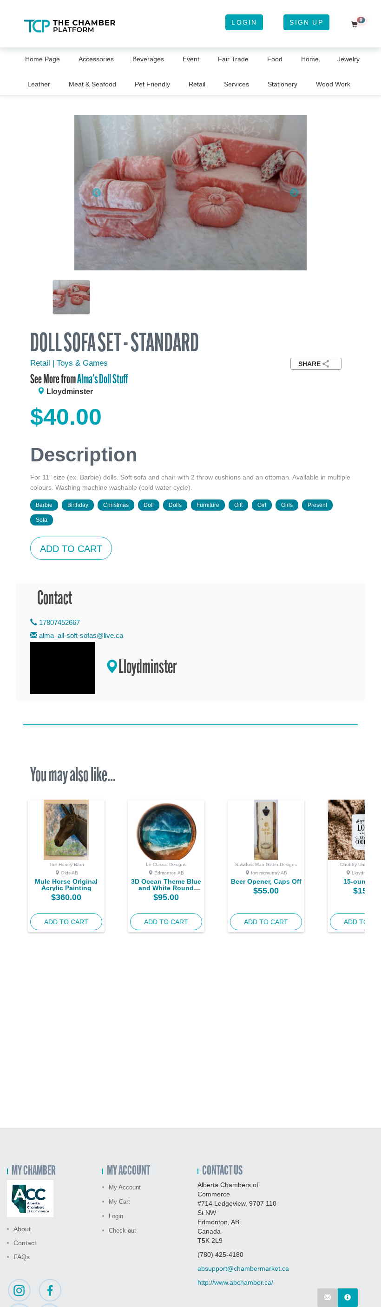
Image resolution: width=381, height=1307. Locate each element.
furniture (208, 505)
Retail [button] (197, 84)
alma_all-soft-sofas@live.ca (81, 635)
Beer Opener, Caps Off (266, 881)
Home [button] (310, 59)
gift (238, 505)
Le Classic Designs (166, 864)
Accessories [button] (96, 59)
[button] (91, 192)
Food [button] (274, 59)
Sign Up (306, 22)
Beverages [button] (148, 59)
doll (149, 505)
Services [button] (236, 84)
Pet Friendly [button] (152, 84)
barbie (44, 505)
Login (244, 22)
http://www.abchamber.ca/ (235, 1282)
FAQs (21, 1257)
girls (287, 505)
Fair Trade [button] (233, 59)
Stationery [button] (282, 84)
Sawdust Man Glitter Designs (266, 864)
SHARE (309, 364)
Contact (24, 1243)
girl (261, 505)
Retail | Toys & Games (69, 363)
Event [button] (191, 59)
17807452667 (58, 622)
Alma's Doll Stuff (102, 380)
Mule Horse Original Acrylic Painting (66, 885)
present (317, 505)
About (22, 1229)
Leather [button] (38, 84)
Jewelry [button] (348, 59)
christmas (116, 505)
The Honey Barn (66, 864)
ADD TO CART (71, 549)
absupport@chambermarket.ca (243, 1268)
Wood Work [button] (333, 84)
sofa (41, 520)
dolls (175, 505)
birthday (77, 505)
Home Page (42, 59)
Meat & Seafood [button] (92, 84)
